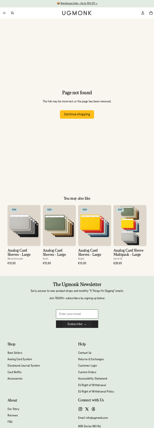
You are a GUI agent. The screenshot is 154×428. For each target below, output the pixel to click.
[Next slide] (36, 225)
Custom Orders (87, 372)
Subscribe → (77, 324)
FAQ (10, 421)
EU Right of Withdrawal (92, 385)
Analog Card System (20, 359)
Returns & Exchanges (91, 359)
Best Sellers (15, 352)
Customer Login (87, 365)
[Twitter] (87, 409)
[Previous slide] (12, 225)
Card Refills (14, 372)
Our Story (13, 409)
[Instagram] (80, 409)
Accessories (15, 378)
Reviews (13, 415)
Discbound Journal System (24, 365)
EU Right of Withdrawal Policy (96, 391)
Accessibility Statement (92, 378)
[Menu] (4, 13)
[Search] (12, 13)
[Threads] (93, 409)
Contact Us (84, 352)
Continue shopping (77, 114)
